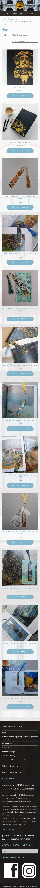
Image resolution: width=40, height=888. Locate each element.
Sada (32, 821)
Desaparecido (21, 798)
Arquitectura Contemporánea (22, 792)
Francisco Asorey (8, 756)
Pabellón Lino (7, 743)
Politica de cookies (10, 766)
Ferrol (21, 806)
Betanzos (12, 795)
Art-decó (32, 792)
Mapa (4, 732)
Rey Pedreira (26, 821)
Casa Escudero (11, 798)
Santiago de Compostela (16, 824)
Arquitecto (28, 788)
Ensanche (5, 804)
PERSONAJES (24, 13)
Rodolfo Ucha (7, 747)
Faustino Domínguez (25, 804)
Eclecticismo (7, 801)
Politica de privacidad (12, 772)
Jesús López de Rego (28, 806)
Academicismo (7, 785)
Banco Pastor (5, 795)
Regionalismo (19, 821)
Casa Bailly (28, 795)
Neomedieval (12, 816)
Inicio (4, 19)
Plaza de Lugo (16, 819)
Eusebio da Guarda (14, 804)
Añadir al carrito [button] (20, 96)
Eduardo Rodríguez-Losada (22, 801)
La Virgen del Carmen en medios (14, 760)
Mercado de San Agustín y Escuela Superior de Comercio (20, 738)
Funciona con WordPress (10, 886)
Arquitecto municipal (7, 792)
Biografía (20, 794)
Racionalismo (25, 819)
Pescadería (10, 819)
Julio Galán (16, 809)
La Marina (23, 809)
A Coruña (18, 785)
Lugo (3, 813)
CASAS (15, 13)
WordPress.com (32, 886)
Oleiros (19, 816)
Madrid (7, 813)
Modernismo (18, 812)
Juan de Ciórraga (8, 752)
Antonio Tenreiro (17, 789)
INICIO (8, 13)
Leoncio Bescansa (32, 809)
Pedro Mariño (26, 816)
